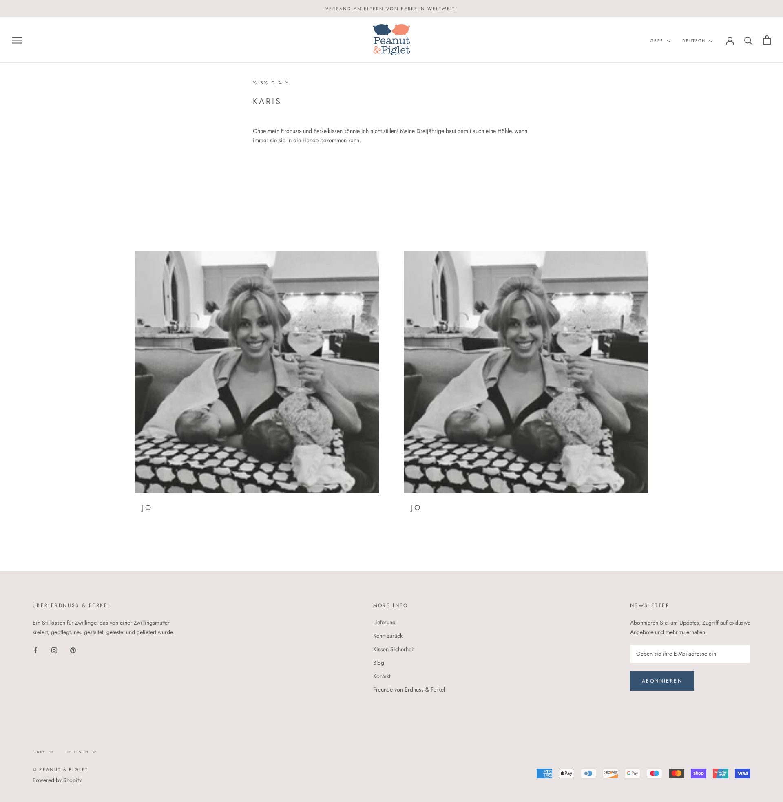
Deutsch (694, 41)
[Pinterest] (73, 649)
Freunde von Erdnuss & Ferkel (409, 689)
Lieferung (384, 622)
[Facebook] (35, 649)
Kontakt (381, 676)
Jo (147, 507)
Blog (378, 662)
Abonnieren (662, 681)
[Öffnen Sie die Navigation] (17, 40)
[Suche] (748, 40)
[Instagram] (54, 649)
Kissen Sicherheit (393, 649)
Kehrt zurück (388, 636)
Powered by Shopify (57, 780)
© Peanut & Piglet (60, 769)
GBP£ (657, 41)
